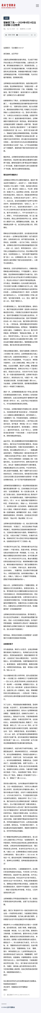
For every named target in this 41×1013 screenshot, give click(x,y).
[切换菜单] (37, 5)
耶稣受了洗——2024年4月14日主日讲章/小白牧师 (19, 23)
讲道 (6, 18)
